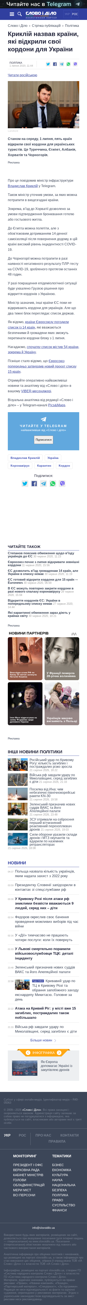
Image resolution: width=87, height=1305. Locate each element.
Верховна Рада (26, 1170)
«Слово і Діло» (31, 1109)
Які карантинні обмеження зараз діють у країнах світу (39, 614)
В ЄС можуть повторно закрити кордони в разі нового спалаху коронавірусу (41, 591)
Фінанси (59, 1210)
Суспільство (63, 1205)
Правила (57, 1141)
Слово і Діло (17, 25)
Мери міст (22, 1190)
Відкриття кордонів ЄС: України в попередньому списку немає (40, 604)
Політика (72, 25)
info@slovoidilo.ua (43, 1227)
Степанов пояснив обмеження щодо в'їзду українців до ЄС (41, 554)
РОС (75, 14)
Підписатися (44, 439)
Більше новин (41, 1040)
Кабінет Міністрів (28, 1175)
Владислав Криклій (23, 186)
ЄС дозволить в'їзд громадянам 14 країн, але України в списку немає (43, 572)
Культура (60, 1175)
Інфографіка (44, 1053)
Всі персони (24, 1195)
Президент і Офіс (28, 1165)
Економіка (61, 1170)
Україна (53, 458)
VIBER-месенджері (36, 391)
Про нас (43, 1135)
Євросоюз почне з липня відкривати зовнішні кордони (43, 563)
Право (57, 1200)
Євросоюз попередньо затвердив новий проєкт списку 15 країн (42, 366)
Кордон (64, 465)
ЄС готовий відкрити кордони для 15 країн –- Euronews (43, 581)
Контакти (69, 1135)
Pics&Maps (56, 405)
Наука (57, 1180)
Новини (17, 863)
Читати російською (22, 75)
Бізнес (58, 1165)
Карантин (44, 465)
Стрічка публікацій (46, 25)
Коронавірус (20, 465)
